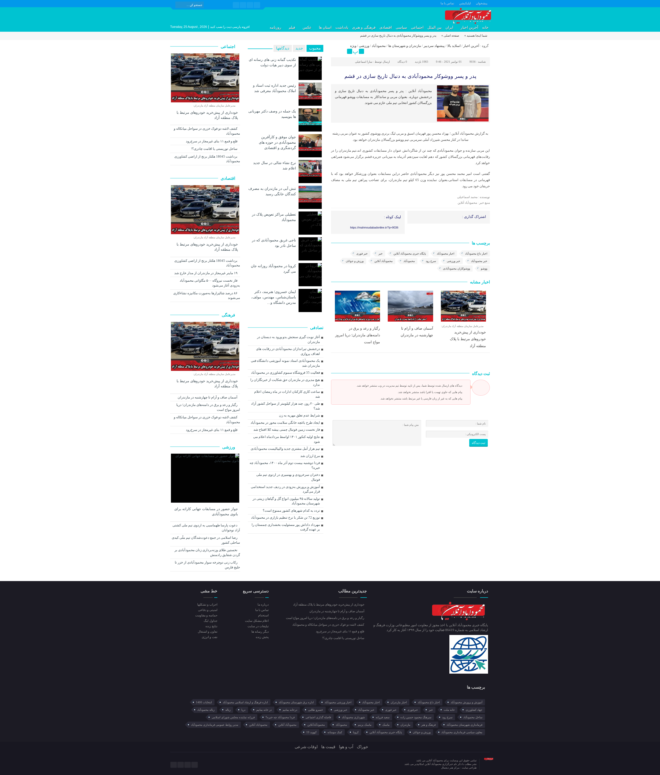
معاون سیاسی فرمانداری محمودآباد (461, 732)
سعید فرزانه (383, 717)
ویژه (353, 46)
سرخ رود (431, 261)
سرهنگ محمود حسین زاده (415, 717)
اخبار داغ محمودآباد (476, 253)
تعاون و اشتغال (207, 631)
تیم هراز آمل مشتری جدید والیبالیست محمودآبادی (285, 449)
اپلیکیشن (465, 3)
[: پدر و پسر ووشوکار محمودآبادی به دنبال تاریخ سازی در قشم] (335, 47)
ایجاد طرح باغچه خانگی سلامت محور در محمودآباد (285, 423)
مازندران (405, 724)
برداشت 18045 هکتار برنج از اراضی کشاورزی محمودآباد (207, 158)
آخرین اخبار (469, 27)
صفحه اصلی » (450, 35)
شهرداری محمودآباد (353, 717)
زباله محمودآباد (205, 709)
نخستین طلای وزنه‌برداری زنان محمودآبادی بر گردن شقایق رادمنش (207, 552)
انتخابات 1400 (204, 702)
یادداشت (341, 27)
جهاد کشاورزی (474, 709)
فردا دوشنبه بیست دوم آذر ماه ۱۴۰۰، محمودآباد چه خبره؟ (285, 465)
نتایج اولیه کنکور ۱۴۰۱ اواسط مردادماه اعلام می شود (286, 439)
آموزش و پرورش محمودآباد (466, 702)
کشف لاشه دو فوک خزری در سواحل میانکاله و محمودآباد (207, 131)
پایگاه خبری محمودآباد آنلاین (409, 253)
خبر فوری (362, 253)
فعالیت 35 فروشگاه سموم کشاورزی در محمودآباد (285, 372)
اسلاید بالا (454, 46)
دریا (243, 709)
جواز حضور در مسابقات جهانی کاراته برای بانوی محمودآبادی (206, 511)
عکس (307, 27)
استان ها (325, 27)
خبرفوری (412, 709)
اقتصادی (386, 27)
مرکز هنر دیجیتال (450, 767)
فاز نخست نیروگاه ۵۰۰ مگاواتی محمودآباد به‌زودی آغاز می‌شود (210, 283)
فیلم (292, 27)
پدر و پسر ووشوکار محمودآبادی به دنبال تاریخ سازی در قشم (410, 76)
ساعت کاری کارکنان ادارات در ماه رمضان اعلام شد (287, 394)
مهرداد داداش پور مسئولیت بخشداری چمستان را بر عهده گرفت (286, 527)
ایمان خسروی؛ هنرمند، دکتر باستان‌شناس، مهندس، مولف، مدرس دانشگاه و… (273, 297)
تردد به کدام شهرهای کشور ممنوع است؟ (291, 510)
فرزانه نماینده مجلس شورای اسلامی (233, 717)
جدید (299, 48)
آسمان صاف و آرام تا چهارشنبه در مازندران (208, 397)
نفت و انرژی (209, 637)
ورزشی (364, 46)
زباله (227, 709)
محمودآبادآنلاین (316, 724)
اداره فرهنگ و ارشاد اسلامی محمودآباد (245, 702)
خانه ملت (449, 709)
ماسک (386, 724)
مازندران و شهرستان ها (404, 46)
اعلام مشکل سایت (256, 621)
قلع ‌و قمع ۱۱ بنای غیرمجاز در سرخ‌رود (212, 141)
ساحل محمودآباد (472, 717)
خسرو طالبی (315, 709)
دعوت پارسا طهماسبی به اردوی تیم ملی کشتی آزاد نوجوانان (206, 527)
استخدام (263, 615)
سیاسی (401, 27)
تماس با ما (447, 3)
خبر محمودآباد (479, 261)
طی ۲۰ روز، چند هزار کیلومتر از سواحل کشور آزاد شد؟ (285, 406)
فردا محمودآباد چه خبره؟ (280, 717)
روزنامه (275, 27)
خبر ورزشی (453, 261)
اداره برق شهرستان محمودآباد (296, 702)
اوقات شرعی (306, 747)
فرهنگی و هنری (364, 27)
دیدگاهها (282, 48)
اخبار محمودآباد (445, 253)
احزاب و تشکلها (207, 604)
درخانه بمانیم (290, 709)
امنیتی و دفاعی (207, 610)
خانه (485, 27)
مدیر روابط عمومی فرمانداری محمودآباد (214, 724)
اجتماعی (417, 27)
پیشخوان (481, 3)
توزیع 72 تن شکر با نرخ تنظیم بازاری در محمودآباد (285, 517)
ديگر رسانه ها (259, 631)
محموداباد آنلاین (258, 724)
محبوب (315, 48)
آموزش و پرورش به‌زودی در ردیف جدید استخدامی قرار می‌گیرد (285, 489)
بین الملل (434, 27)
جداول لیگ (210, 621)
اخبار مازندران (399, 702)
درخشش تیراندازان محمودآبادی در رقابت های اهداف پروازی (288, 351)
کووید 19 (311, 732)
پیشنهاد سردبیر (434, 46)
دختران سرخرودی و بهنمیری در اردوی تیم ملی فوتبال (288, 477)
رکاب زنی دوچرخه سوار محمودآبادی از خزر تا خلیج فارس (207, 564)
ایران (449, 27)
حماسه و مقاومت (206, 615)
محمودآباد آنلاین (383, 261)
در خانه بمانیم (264, 709)
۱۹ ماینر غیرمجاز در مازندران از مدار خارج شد (206, 273)
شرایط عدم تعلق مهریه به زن (299, 415)
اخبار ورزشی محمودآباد (338, 702)
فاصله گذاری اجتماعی (318, 717)
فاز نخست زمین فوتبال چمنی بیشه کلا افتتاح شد (286, 429)
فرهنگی (229, 315)
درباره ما (263, 604)
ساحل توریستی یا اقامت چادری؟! (214, 149)
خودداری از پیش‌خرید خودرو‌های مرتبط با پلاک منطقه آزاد (468, 339)
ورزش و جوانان (355, 261)
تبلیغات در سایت (258, 626)
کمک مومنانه (334, 732)
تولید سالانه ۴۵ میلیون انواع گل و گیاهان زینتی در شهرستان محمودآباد (286, 501)
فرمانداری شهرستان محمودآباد (464, 724)
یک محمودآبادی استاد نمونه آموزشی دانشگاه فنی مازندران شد (285, 363)
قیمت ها (328, 747)
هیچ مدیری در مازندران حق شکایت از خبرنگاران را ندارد (285, 382)
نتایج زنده (211, 626)
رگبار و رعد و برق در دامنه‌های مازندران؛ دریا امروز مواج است (357, 335)
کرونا (356, 732)
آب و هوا (346, 747)
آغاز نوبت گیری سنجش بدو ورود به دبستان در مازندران (288, 339)
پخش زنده (262, 637)
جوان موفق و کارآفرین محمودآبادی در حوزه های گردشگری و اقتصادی (277, 142)
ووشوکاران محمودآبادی (456, 268)
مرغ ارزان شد (310, 456)
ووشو (484, 268)
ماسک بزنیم (365, 724)
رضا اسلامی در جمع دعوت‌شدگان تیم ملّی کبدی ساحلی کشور (206, 540)
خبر (380, 253)
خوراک (362, 747)
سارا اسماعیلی (363, 61)
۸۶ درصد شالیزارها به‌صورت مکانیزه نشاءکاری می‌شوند (206, 295)
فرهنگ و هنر (428, 724)
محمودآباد (379, 46)
